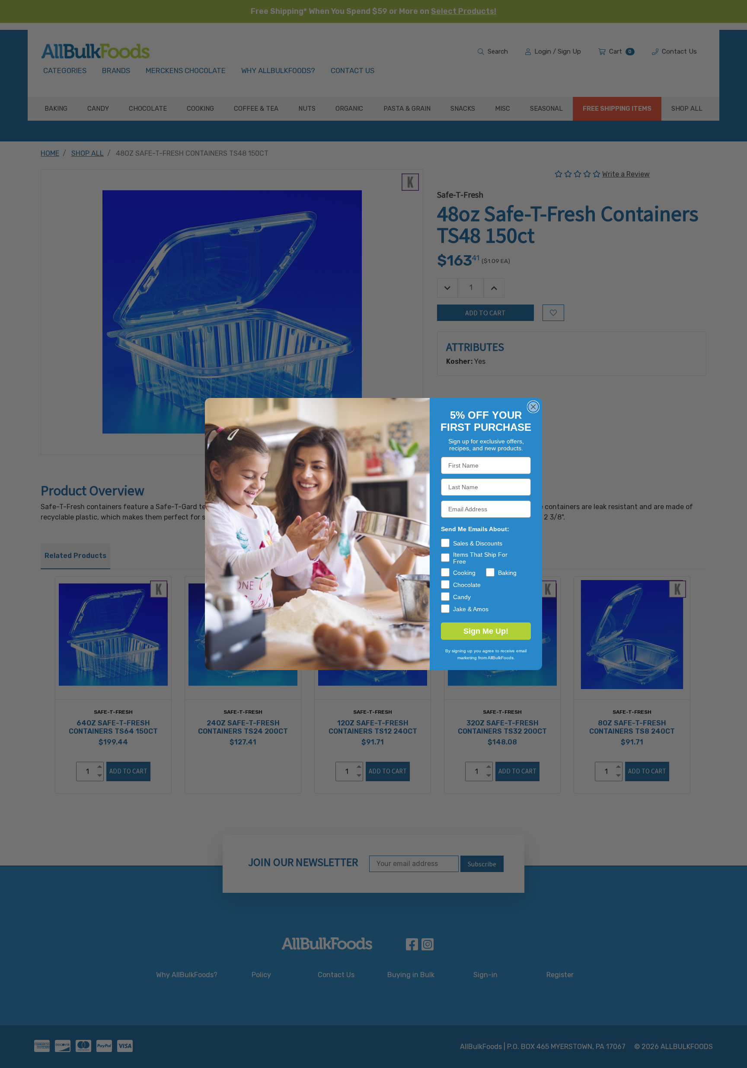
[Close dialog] (533, 406)
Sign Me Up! (485, 631)
